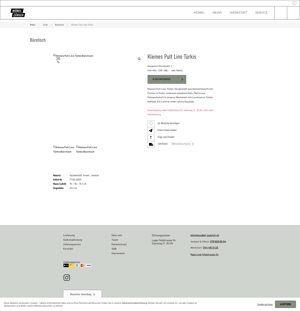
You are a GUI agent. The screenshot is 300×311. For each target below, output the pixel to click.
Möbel (199, 13)
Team (115, 239)
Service (261, 13)
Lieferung (69, 235)
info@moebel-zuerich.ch (204, 235)
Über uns (117, 235)
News (217, 13)
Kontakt (68, 248)
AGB (114, 248)
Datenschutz (119, 244)
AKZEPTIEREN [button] (285, 304)
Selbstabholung (72, 239)
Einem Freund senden (167, 130)
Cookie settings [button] (265, 304)
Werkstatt (239, 13)
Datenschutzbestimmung (134, 302)
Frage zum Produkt (166, 137)
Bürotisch (59, 24)
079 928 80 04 (218, 241)
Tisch (45, 24)
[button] (139, 59)
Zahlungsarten (72, 244)
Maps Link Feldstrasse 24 (204, 254)
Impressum (118, 253)
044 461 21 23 (210, 247)
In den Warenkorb (161, 79)
